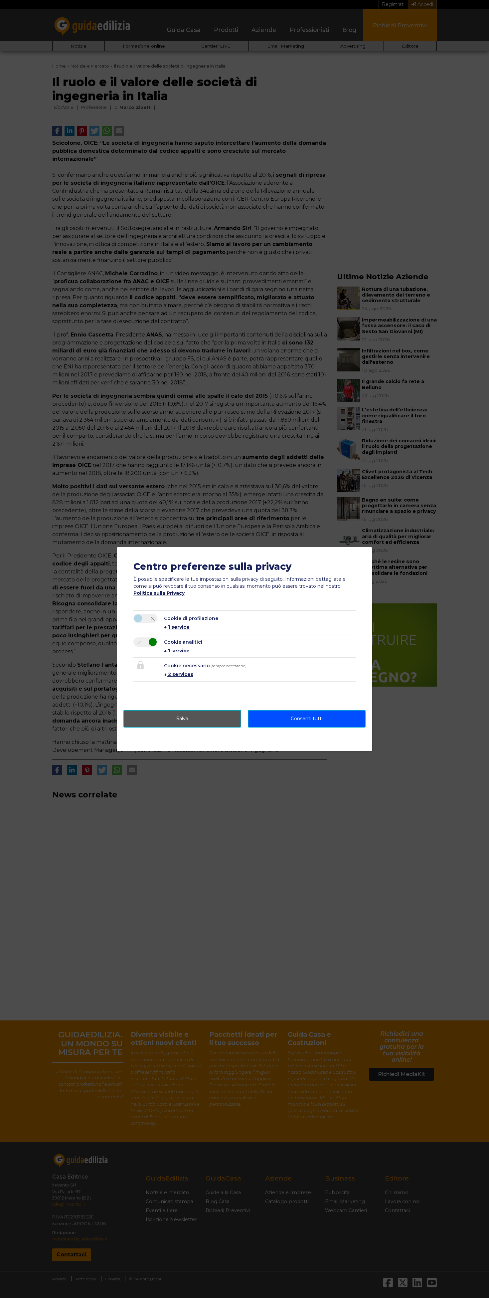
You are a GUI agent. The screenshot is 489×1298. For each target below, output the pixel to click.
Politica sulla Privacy (159, 593)
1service (177, 627)
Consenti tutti (307, 719)
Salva (182, 719)
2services (178, 674)
